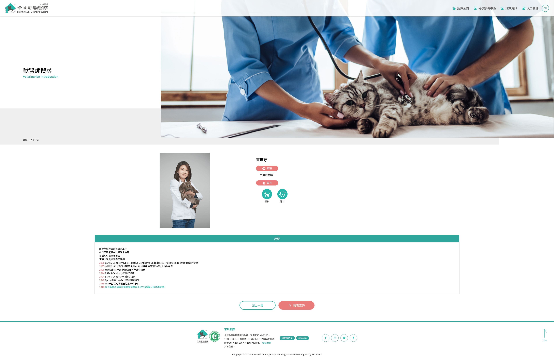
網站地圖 (302, 338)
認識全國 (463, 8)
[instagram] (334, 338)
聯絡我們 (266, 342)
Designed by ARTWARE (310, 354)
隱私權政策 (287, 338)
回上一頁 (257, 305)
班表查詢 (299, 305)
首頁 (25, 139)
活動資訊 (511, 8)
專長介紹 (34, 139)
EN (545, 8)
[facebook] (325, 338)
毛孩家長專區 (487, 8)
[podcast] (353, 337)
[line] (344, 338)
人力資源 (532, 8)
